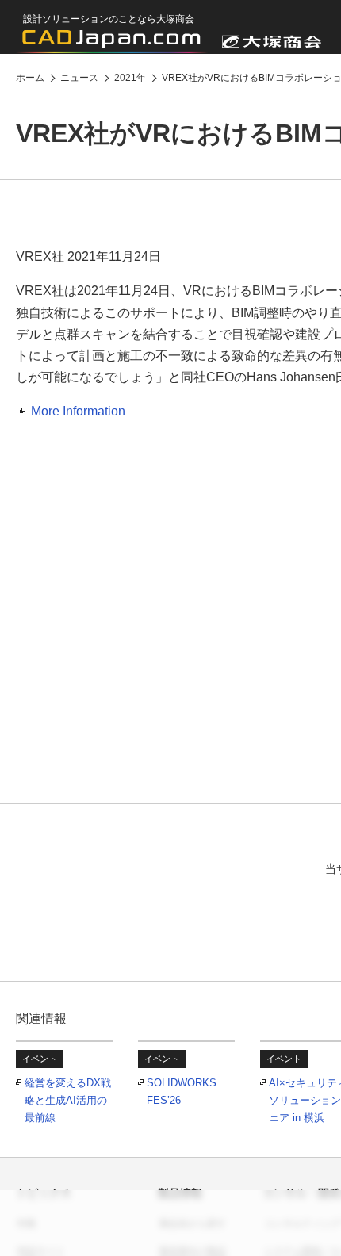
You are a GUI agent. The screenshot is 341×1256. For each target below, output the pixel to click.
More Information (78, 411)
